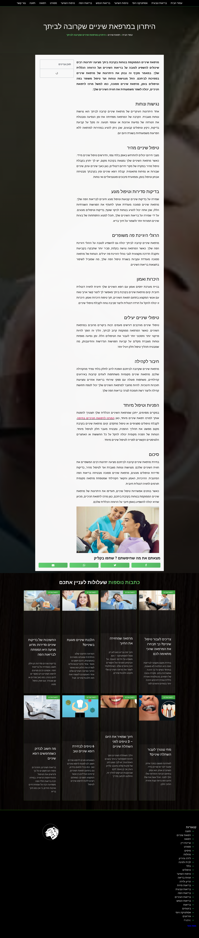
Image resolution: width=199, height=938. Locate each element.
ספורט (53, 3)
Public (187, 920)
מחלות (187, 854)
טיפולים (186, 869)
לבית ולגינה (185, 862)
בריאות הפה (85, 3)
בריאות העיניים (183, 897)
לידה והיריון (185, 858)
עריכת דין (186, 842)
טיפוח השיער (121, 3)
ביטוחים (186, 908)
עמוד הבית (176, 3)
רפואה (42, 3)
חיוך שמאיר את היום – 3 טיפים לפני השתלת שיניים (119, 741)
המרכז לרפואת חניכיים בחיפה (96, 418)
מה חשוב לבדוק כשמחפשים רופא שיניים (44, 753)
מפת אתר (191, 926)
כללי (188, 866)
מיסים (187, 850)
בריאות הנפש (103, 3)
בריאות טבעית (159, 3)
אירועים (187, 916)
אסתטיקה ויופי (140, 3)
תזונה (32, 3)
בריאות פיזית (184, 885)
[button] (43, 64)
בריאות (187, 904)
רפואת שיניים (114, 34)
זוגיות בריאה (184, 877)
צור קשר (21, 3)
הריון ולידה (185, 881)
